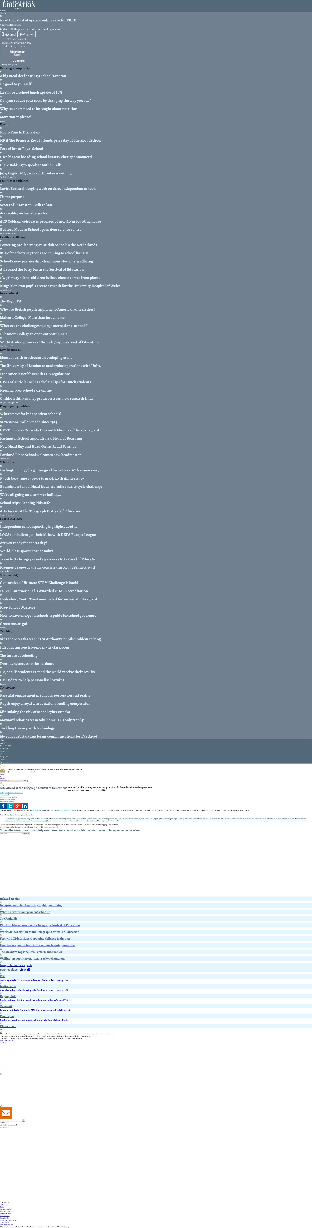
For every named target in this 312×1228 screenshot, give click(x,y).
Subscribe (26, 834)
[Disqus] (156, 865)
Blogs (2, 740)
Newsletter (4, 762)
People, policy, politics (9, 402)
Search (25, 781)
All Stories (4, 13)
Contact (3, 759)
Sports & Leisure (7, 515)
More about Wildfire (6, 1041)
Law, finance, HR (6, 346)
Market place (5, 746)
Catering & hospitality (9, 64)
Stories (3, 10)
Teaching (3, 627)
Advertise (4, 748)
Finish (33, 772)
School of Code (92, 821)
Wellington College (38, 810)
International (5, 290)
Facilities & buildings (8, 177)
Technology (4, 684)
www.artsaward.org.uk (51, 827)
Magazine (4, 751)
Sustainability (6, 571)
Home (2, 774)
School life (4, 458)
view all (25, 969)
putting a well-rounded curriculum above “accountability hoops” (25, 821)
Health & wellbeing (8, 233)
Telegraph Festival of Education (66, 810)
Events (2, 121)
